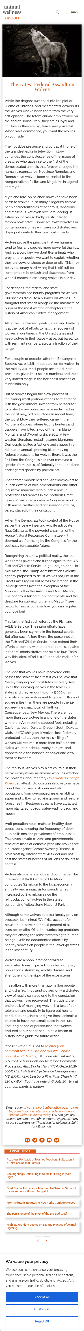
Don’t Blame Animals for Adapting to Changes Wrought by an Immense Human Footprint (41, 1190)
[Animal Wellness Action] (12, 12)
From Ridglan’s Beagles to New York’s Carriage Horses (41, 1202)
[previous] (38, 1240)
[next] (46, 1240)
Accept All (42, 1297)
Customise (42, 1309)
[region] (42, 1292)
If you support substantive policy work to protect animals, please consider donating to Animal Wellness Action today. (43, 1111)
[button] (27, 1140)
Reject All (42, 1321)
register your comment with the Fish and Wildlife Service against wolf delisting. (37, 1051)
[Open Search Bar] (57, 12)
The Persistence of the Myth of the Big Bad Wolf (37, 1213)
